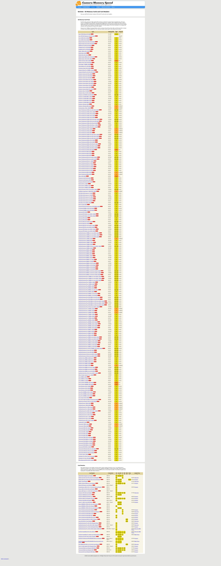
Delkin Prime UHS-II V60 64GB (86, 62)
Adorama (137, 477)
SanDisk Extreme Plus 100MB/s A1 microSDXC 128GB (91, 278)
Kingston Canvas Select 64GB (86, 87)
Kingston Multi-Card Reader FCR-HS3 (88, 498)
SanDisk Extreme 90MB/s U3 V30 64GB (88, 269)
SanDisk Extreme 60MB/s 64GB (87, 253)
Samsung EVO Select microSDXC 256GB (88, 216)
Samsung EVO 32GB (84, 212)
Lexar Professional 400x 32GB (86, 151)
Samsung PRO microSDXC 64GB (87, 221)
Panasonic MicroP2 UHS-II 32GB (87, 181)
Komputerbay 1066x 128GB (86, 108)
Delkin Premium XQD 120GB (86, 60)
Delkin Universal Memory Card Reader (88, 483)
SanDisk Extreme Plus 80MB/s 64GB (88, 287)
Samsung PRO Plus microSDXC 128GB (88, 225)
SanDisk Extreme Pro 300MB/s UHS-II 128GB (89, 323)
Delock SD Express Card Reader (87, 485)
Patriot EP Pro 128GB (84, 183)
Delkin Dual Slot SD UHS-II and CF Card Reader (90, 477)
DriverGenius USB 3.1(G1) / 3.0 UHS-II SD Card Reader (91, 487)
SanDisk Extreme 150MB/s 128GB (87, 242)
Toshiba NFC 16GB (84, 422)
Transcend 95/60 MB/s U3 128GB (87, 439)
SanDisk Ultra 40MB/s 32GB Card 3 (87, 361)
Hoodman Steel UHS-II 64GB (86, 68)
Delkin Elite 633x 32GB (85, 55)
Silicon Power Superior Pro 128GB (87, 375)
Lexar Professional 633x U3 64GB (87, 170)
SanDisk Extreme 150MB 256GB (87, 240)
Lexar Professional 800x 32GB (86, 172)
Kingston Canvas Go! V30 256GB (87, 75)
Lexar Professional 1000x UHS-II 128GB (88, 111)
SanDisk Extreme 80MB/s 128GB (87, 255)
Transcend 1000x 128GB (85, 424)
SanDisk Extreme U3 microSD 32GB (88, 350)
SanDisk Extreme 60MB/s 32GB (87, 252)
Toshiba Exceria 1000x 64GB (86, 405)
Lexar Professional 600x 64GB (86, 155)
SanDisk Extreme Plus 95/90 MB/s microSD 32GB (90, 297)
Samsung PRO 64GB (84, 219)
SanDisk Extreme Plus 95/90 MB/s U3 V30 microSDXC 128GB (93, 303)
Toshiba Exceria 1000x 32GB (86, 403)
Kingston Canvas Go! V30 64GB (87, 77)
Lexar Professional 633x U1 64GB (87, 163)
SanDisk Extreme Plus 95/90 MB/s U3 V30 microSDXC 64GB (93, 305)
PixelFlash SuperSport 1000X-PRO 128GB (89, 191)
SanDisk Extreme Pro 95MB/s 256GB (88, 331)
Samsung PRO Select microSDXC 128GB (88, 229)
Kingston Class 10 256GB (85, 91)
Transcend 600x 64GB (85, 435)
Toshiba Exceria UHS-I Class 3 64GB (87, 420)
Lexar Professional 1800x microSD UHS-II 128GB (90, 134)
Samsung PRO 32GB (84, 217)
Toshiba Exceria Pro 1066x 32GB (87, 407)
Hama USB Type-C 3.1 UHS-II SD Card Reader (89, 491)
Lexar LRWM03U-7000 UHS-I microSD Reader (90, 504)
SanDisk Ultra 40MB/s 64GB (86, 363)
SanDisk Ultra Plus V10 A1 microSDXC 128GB (89, 373)
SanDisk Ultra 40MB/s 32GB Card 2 (87, 359)
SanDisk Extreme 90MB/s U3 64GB (87, 261)
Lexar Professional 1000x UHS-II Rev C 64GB (89, 127)
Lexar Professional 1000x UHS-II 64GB (88, 117)
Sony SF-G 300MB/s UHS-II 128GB (87, 392)
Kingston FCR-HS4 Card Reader (87, 492)
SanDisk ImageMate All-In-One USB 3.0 (88, 531)
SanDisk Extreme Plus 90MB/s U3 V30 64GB (89, 295)
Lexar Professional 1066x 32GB (87, 130)
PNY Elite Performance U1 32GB (87, 193)
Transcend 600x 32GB (85, 433)
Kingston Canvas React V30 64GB (87, 85)
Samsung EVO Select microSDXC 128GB (88, 214)
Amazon (136, 479)
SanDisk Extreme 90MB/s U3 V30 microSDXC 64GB (91, 274)
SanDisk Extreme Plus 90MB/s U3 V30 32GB (89, 293)
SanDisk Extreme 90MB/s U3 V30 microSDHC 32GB (91, 270)
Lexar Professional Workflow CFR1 (87, 513)
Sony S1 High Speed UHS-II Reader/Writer (89, 546)
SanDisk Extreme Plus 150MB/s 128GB (88, 282)
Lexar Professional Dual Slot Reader (88, 509)
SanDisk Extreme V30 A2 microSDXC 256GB (89, 354)
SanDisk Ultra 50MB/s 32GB (86, 365)
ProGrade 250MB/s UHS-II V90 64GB (88, 210)
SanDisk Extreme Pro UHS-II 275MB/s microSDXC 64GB (92, 348)
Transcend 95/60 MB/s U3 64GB (87, 443)
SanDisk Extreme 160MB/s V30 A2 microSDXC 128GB (91, 246)
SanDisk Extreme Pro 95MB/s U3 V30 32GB (89, 344)
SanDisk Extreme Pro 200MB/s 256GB (88, 320)
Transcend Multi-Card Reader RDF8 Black (89, 548)
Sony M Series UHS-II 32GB (86, 388)
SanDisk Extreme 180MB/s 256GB (87, 248)
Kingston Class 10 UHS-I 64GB (86, 92)
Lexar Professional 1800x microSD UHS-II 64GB (90, 138)
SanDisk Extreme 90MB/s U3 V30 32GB (88, 267)
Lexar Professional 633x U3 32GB (87, 168)
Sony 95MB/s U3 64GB (85, 380)
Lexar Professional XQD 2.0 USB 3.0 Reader (89, 519)
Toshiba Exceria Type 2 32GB (86, 418)
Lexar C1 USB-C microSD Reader (87, 502)
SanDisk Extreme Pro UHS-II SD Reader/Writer (90, 526)
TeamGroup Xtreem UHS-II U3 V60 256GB (89, 401)
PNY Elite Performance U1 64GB (87, 195)
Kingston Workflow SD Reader (86, 500)
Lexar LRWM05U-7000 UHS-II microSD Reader (90, 508)
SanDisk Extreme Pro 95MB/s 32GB (87, 333)
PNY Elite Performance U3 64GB (87, 200)
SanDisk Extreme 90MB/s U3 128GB (88, 259)
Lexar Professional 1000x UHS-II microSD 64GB (90, 121)
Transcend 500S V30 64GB (85, 429)
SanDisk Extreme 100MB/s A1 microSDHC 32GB (90, 233)
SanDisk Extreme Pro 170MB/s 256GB (88, 316)
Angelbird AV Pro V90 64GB (86, 49)
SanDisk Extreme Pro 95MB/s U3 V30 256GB (89, 342)
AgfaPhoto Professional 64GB (86, 45)
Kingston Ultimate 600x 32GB (86, 106)
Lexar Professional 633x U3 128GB (87, 164)
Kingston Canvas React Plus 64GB (87, 79)
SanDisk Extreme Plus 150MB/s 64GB (88, 284)
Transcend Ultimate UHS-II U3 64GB (88, 452)
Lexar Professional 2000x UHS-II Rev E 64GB (89, 147)
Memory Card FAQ (106, 7)
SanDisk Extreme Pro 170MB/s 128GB (88, 314)
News (98, 7)
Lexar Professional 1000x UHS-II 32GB (88, 115)
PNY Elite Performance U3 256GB (87, 198)
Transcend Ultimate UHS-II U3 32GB (88, 450)
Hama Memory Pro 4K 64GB (86, 66)
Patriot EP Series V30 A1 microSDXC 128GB (89, 189)
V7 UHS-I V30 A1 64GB (85, 454)
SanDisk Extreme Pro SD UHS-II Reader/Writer (90, 523)
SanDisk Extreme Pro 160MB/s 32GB (88, 310)
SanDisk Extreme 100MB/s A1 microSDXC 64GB (90, 236)
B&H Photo (137, 534)
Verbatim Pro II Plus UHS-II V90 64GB (88, 456)
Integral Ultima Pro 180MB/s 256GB (88, 70)
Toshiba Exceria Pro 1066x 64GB (87, 409)
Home (79, 7)
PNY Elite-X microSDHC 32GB (86, 202)
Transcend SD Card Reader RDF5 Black (88, 551)
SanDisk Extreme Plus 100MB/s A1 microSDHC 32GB (91, 276)
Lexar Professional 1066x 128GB (87, 128)
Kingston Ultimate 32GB (85, 104)
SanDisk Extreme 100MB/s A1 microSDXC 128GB (90, 234)
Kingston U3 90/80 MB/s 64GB (86, 102)
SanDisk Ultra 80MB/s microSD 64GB (88, 369)
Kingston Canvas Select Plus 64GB (87, 89)
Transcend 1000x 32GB (85, 426)
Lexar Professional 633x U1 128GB (87, 161)
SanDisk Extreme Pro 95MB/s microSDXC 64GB (90, 339)
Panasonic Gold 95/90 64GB (86, 178)
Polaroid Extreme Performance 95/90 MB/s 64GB (90, 206)
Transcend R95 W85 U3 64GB (86, 447)
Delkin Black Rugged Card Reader (87, 475)
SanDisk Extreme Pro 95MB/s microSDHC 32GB (90, 337)
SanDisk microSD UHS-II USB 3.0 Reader (88, 536)
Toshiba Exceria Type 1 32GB (86, 416)
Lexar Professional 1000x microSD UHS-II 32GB (90, 110)
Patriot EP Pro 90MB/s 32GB (86, 185)
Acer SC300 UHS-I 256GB (85, 38)
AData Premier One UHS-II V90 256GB (88, 41)
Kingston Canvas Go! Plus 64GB (87, 74)
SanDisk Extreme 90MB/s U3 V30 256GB (88, 265)
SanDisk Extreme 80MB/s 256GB (87, 257)
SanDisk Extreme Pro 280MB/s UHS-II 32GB (89, 322)
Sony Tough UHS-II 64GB (85, 397)
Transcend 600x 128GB (85, 431)
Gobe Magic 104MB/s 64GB (86, 64)
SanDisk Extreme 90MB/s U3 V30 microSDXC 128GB (91, 272)
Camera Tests (86, 7)
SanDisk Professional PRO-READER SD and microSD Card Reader (91, 542)
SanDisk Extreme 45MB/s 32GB (87, 250)
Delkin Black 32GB (84, 53)
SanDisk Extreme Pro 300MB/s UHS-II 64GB (89, 327)
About (113, 7)
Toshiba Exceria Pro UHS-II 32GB (87, 414)
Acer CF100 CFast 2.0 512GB (86, 34)
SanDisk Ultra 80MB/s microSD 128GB (88, 367)
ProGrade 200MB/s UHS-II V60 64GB (88, 208)
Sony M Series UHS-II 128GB (86, 386)
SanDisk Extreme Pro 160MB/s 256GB (88, 308)
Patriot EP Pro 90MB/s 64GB (86, 187)
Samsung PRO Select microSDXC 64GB (88, 231)
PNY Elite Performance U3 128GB (87, 197)
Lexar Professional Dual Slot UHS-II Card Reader (90, 511)
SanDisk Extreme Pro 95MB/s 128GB (88, 329)
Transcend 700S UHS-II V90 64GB (87, 437)
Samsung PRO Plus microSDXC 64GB (88, 227)
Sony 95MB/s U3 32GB (85, 378)
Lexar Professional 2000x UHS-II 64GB (88, 142)
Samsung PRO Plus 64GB (85, 223)
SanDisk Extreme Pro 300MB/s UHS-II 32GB (89, 325)
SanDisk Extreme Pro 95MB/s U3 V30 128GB (89, 341)
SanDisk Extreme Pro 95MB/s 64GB (87, 335)
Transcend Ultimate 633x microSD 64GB (89, 448)
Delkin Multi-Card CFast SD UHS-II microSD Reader (91, 479)
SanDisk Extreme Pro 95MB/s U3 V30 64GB (89, 346)
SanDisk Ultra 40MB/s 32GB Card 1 (87, 358)
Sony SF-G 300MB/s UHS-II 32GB (87, 393)
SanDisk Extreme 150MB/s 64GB (87, 244)
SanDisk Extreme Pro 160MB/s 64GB (88, 312)
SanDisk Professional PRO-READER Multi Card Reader (91, 538)
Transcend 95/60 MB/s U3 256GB (87, 441)
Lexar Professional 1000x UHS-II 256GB (88, 113)
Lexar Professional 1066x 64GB (87, 132)
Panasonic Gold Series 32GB (86, 180)
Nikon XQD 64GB (83, 176)
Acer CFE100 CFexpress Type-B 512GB (88, 36)
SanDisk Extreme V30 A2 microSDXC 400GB (89, 356)
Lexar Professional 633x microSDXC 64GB (89, 159)
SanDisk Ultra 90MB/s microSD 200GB (88, 371)
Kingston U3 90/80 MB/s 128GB (87, 96)
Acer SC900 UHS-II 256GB (85, 39)
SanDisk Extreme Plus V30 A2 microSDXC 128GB (90, 306)
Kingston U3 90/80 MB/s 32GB (86, 100)
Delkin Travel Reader (84, 481)
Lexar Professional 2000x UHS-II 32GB (88, 140)
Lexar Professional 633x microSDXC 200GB (89, 157)
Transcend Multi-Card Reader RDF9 (87, 550)
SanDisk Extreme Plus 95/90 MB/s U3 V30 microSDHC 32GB (93, 301)
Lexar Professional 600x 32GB (86, 153)
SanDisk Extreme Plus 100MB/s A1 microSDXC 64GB (91, 280)
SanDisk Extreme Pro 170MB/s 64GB (88, 318)
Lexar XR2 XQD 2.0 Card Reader (87, 521)
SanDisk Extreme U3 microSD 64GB (88, 352)
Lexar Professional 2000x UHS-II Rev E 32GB (89, 146)
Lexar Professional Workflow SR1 (87, 515)
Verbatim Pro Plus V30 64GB (86, 458)
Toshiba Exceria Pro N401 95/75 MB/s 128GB (89, 411)
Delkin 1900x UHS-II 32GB (85, 51)
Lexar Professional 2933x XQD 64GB (88, 149)
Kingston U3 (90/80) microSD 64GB (87, 94)
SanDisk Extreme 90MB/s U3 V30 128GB (88, 263)
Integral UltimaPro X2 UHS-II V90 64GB (88, 72)
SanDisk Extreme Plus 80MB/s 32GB (88, 286)
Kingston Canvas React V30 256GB (87, 83)
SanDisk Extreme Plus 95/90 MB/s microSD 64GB (90, 299)
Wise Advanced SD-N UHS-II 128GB (87, 460)
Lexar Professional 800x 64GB (86, 174)
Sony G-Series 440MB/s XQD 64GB (87, 384)
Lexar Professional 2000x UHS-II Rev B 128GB (90, 144)
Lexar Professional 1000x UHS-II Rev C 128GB (90, 125)
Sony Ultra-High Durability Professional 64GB (90, 399)
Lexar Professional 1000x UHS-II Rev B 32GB (89, 123)
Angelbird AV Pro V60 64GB (86, 47)
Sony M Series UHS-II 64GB (86, 390)
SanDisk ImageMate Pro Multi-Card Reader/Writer (91, 534)
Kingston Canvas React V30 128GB (87, 81)
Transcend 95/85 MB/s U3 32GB (87, 445)
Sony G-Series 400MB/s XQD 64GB (87, 382)
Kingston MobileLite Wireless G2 (87, 496)
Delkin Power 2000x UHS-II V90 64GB (88, 57)
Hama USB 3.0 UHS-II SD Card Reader (88, 489)
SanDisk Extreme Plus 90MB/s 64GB (88, 291)
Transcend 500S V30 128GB (86, 428)
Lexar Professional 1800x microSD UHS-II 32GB (90, 136)
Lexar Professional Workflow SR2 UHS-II (88, 517)
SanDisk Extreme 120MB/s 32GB (87, 238)
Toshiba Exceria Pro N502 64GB (87, 412)
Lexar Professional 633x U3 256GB (87, 166)
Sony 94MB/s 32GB (84, 377)
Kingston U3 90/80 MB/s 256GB (87, 98)
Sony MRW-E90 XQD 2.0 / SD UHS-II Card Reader (90, 544)
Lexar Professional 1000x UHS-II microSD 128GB (90, 119)
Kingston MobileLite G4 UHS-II (86, 494)
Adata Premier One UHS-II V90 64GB (88, 43)
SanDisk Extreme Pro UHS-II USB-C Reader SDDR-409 (91, 528)
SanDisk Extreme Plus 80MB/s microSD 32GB (90, 289)
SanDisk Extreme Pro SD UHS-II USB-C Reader (90, 525)
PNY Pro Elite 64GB (84, 204)
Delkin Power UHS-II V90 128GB (87, 58)
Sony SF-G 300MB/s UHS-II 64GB (87, 395)
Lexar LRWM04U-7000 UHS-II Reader (88, 506)
